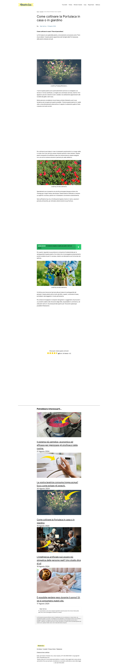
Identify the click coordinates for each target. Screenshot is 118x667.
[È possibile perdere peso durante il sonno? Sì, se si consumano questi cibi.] (59, 581)
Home (38, 11)
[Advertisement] (59, 49)
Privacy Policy (52, 649)
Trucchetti (41, 11)
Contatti (45, 649)
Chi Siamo (39, 649)
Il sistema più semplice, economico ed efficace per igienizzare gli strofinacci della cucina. (57, 445)
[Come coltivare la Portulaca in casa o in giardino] (59, 503)
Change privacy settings (43, 652)
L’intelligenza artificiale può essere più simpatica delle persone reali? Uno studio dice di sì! (59, 560)
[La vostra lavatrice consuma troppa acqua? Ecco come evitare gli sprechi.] (59, 466)
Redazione (59, 649)
